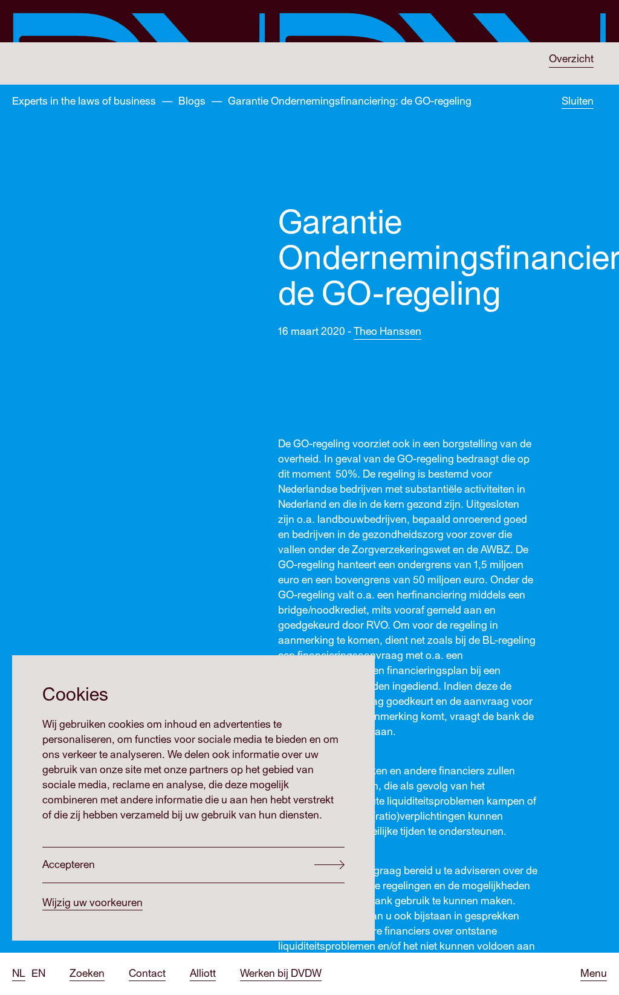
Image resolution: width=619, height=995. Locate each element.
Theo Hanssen (387, 331)
